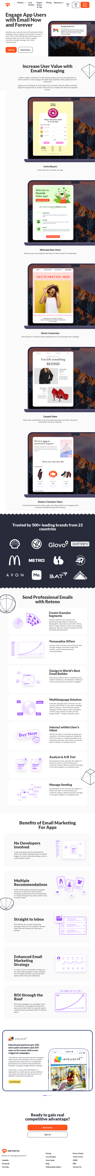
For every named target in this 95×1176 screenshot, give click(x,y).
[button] (21, 2)
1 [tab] (45, 1086)
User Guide (50, 1151)
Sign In (67, 5)
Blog (47, 1155)
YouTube (5, 1158)
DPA (74, 1155)
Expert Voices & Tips (39, 4)
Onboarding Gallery (53, 1158)
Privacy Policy (78, 1145)
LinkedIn (5, 1151)
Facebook (5, 1155)
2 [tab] (50, 1086)
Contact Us (77, 1158)
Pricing (49, 2)
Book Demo (85, 5)
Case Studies (31, 3)
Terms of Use (78, 1148)
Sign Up (75, 5)
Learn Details (14, 1073)
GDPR (75, 1151)
